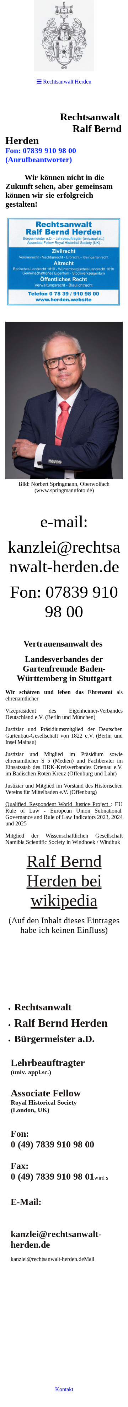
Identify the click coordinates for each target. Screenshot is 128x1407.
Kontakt (64, 1389)
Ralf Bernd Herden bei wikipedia (64, 880)
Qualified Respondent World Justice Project (58, 804)
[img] (64, 35)
